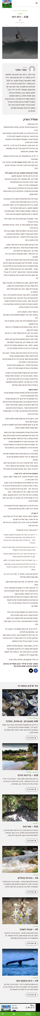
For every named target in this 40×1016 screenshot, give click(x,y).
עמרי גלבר (21, 70)
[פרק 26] (20, 702)
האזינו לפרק (30, 738)
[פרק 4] (20, 962)
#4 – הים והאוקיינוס (27, 980)
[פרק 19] (20, 756)
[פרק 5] (20, 911)
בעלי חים (35, 772)
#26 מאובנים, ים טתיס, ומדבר (22, 721)
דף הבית (24, 10)
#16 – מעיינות (30, 826)
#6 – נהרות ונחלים (28, 878)
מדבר (29, 718)
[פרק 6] (20, 859)
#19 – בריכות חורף (28, 775)
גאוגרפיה (20, 14)
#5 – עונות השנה (29, 929)
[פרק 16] (20, 808)
